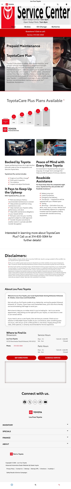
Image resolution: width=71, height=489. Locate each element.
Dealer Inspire (35, 465)
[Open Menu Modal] (2, 4)
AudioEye (51, 469)
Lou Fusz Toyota (22, 463)
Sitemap (26, 469)
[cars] (35, 402)
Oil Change (42, 26)
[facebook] (25, 402)
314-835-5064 (18, 346)
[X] (30, 402)
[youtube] (45, 402)
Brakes (28, 26)
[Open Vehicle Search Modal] (35, 484)
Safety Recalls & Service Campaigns (16, 472)
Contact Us (19, 469)
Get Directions (21, 358)
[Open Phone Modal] (57, 4)
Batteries (56, 26)
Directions (43, 469)
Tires (13, 26)
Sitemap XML (35, 469)
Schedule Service (52, 358)
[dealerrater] (40, 402)
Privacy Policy (10, 469)
